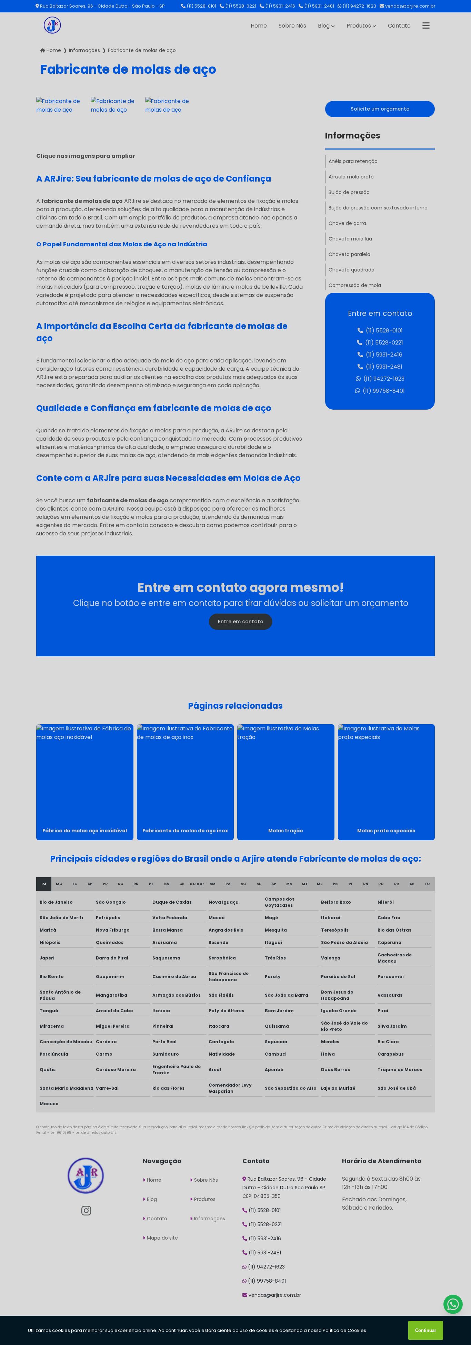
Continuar (425, 1330)
